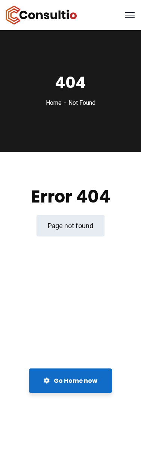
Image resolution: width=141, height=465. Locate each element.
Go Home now (75, 380)
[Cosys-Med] (41, 14)
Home (54, 102)
